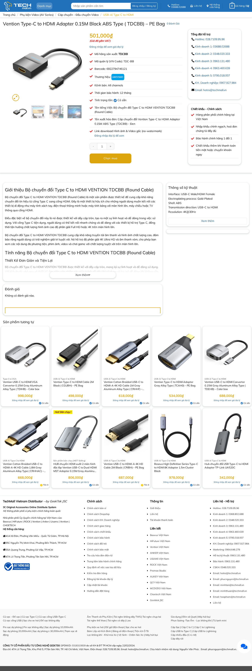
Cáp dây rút (177, 638)
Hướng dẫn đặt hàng (98, 590)
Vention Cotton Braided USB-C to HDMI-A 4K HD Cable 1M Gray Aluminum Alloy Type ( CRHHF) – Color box (123, 385)
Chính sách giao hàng (98, 525)
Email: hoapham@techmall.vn (229, 596)
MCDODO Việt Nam (160, 588)
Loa (128, 620)
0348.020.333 (227, 567)
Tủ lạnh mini (219, 620)
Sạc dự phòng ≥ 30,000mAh (48, 631)
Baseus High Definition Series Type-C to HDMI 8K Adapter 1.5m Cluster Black (176, 467)
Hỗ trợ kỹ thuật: (221, 555)
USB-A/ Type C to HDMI (118, 15)
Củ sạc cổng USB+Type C (52, 616)
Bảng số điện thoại (123, 631)
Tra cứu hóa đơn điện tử (99, 555)
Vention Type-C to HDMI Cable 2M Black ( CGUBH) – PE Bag (73, 383)
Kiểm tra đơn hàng (97, 573)
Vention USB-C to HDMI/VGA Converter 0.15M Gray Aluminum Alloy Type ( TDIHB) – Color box (22, 385)
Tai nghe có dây (116, 620)
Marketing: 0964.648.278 (226, 549)
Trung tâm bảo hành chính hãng (104, 561)
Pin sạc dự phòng (12, 627)
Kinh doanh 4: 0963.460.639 (212, 68)
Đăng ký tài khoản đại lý (100, 579)
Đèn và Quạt (189, 616)
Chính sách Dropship (98, 514)
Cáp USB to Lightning (204, 631)
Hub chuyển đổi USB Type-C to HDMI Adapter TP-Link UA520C (226, 465)
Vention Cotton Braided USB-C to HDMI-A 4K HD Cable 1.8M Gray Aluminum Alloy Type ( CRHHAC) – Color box (23, 467)
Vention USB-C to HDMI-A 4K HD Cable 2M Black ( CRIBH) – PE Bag (124, 465)
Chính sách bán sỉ (96, 508)
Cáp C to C (187, 627)
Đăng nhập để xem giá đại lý (106, 46)
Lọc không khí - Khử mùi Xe (102, 634)
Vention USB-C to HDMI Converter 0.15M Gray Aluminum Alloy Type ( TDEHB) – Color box (225, 385)
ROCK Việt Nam (158, 564)
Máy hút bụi (151, 634)
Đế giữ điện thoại (114, 627)
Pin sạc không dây (33, 627)
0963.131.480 (237, 555)
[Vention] (117, 77)
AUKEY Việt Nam (159, 576)
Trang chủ (9, 15)
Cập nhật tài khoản (97, 585)
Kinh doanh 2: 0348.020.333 (212, 54)
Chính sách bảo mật (98, 549)
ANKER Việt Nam (159, 552)
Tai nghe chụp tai (152, 616)
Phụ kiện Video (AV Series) (37, 15)
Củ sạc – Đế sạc (11, 616)
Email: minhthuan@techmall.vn (230, 590)
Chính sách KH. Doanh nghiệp (103, 519)
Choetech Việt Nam (160, 594)
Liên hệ (154, 514)
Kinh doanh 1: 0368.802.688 (228, 514)
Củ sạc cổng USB (12, 620)
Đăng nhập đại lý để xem (109, 135)
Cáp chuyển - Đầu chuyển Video (78, 15)
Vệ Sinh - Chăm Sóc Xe (131, 634)
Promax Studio (158, 570)
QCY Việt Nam (158, 582)
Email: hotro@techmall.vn (211, 90)
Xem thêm (81, 275)
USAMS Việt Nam (159, 558)
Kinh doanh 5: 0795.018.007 (212, 75)
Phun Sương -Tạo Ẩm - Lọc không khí (191, 620)
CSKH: (216, 567)
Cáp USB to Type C (181, 631)
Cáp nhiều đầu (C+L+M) (183, 634)
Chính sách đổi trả (97, 543)
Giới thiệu (155, 508)
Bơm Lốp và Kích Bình (99, 631)
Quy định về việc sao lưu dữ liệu (104, 567)
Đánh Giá (173, 23)
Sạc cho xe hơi (31, 620)
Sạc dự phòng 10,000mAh (59, 627)
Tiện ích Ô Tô (142, 631)
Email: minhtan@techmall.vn (228, 585)
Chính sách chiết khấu (99, 531)
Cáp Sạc (175, 627)
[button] (144, 6)
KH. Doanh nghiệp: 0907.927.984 (215, 83)
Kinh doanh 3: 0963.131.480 (212, 61)
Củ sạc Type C (29, 616)
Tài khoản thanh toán (161, 519)
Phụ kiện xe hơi (95, 627)
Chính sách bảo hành (98, 537)
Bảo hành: (218, 561)
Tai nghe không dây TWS (127, 616)
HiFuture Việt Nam (160, 541)
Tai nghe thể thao (96, 620)
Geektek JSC (156, 600)
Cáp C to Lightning (205, 627)
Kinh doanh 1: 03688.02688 (212, 46)
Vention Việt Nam (159, 546)
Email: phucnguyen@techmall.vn (230, 579)
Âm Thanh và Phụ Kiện (99, 616)
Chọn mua (110, 158)
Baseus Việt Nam (159, 535)
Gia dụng (176, 616)
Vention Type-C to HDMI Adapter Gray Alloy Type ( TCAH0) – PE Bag (174, 383)
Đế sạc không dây (50, 620)
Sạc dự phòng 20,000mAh (17, 631)
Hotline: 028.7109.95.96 (210, 39)
